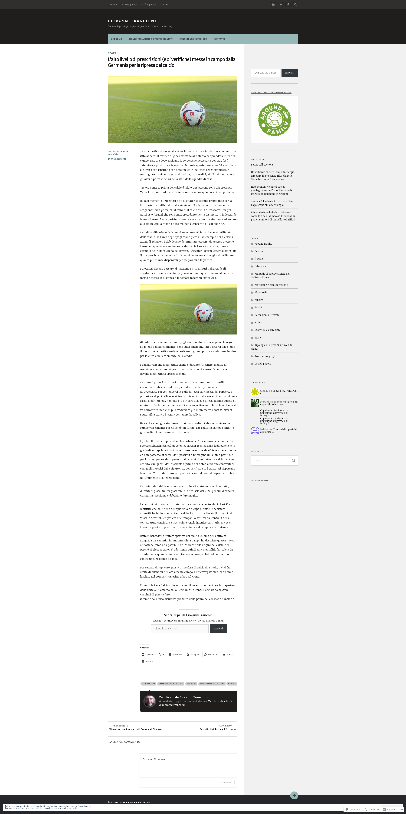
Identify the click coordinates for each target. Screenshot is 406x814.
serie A (232, 683)
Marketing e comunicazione (271, 285)
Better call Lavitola (262, 164)
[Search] (295, 4)
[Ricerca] (293, 460)
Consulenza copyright (193, 38)
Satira (258, 322)
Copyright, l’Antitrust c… (279, 392)
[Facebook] (288, 4)
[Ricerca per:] (274, 460)
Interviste (260, 266)
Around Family (263, 243)
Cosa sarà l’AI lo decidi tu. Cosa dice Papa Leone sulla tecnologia (272, 203)
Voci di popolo (263, 363)
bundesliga (148, 683)
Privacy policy (129, 4)
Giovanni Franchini (132, 21)
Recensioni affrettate (267, 315)
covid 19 (191, 683)
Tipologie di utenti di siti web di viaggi (271, 346)
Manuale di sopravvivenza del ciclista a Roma (270, 275)
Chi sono (116, 38)
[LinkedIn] (273, 4)
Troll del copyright (265, 356)
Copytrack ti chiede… (272, 418)
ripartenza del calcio (212, 683)
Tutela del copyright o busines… (279, 403)
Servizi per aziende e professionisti (151, 38)
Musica (259, 300)
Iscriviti (218, 628)
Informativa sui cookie (68, 808)
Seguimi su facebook (260, 481)
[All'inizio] (294, 795)
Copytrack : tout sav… (273, 410)
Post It (258, 307)
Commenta (225, 782)
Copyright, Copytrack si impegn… (274, 414)
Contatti (165, 4)
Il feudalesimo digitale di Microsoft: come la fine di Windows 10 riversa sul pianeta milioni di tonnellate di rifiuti (273, 216)
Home (113, 4)
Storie (112, 53)
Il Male (259, 258)
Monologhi (261, 292)
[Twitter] (281, 4)
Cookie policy (148, 4)
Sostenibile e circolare (268, 330)
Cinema (259, 251)
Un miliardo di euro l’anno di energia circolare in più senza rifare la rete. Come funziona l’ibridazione (272, 175)
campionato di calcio (171, 683)
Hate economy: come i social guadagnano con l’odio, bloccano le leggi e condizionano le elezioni (271, 190)
